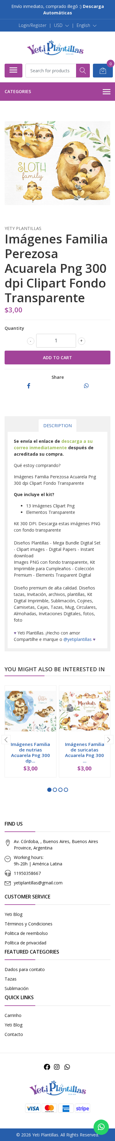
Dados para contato (25, 969)
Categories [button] (18, 91)
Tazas (11, 979)
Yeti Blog (13, 914)
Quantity (14, 328)
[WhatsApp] (67, 1067)
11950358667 (27, 873)
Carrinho (13, 1015)
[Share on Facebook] (28, 386)
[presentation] (6, 739)
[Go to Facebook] (47, 1067)
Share (58, 377)
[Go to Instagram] (56, 1067)
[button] (61, 25)
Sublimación (17, 988)
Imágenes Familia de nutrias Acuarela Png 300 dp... (30, 752)
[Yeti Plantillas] (55, 47)
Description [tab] (57, 425)
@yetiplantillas (77, 639)
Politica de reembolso (26, 933)
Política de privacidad (25, 943)
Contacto (14, 1034)
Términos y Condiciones (28, 924)
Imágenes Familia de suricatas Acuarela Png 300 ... (84, 752)
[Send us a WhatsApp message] (101, 1127)
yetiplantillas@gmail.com (38, 883)
